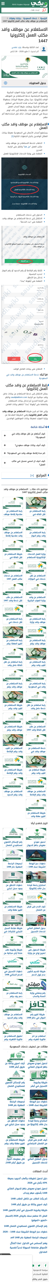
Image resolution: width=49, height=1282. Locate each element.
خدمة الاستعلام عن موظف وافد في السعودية (27, 376)
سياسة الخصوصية (40, 1270)
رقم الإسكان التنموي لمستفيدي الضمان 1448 (25, 1226)
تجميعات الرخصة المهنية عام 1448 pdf (29, 1237)
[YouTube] (32, 1265)
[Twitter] (39, 1265)
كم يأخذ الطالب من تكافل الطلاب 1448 (29, 1199)
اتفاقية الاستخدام (40, 1274)
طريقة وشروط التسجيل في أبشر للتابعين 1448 (25, 1210)
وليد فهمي (16, 47)
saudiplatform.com (19, 397)
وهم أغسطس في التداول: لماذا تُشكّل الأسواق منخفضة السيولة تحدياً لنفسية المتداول (28, 1247)
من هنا (27, 147)
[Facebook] (45, 1265)
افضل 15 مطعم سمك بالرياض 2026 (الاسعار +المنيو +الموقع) (26, 1218)
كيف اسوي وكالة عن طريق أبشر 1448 (29, 1204)
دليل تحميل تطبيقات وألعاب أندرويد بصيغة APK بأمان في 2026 (27, 1180)
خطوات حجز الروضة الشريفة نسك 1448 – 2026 (25, 1232)
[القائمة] (3, 3)
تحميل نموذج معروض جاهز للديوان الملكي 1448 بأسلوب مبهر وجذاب (27, 1190)
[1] (12, 136)
